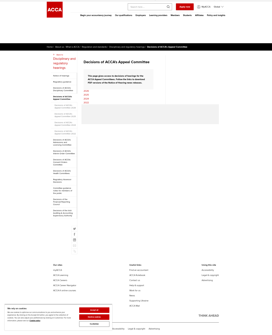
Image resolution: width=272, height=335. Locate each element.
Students (187, 15)
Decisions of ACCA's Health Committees (62, 172)
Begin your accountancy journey (96, 15)
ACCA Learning (60, 275)
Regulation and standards (94, 46)
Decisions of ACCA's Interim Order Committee (64, 152)
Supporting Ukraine (138, 300)
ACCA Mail (134, 305)
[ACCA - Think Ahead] (209, 316)
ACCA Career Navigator (64, 285)
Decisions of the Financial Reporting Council (61, 202)
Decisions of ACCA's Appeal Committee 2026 (65, 106)
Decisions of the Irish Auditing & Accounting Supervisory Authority (63, 213)
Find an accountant (138, 270)
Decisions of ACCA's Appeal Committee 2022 (65, 132)
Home (50, 46)
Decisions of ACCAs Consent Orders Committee (62, 162)
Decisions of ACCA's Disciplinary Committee (63, 89)
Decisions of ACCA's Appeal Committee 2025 (65, 115)
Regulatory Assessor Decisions (62, 180)
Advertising (207, 280)
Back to (64, 62)
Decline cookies (94, 317)
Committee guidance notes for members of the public (62, 190)
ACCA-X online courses (64, 290)
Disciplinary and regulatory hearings (127, 46)
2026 (86, 91)
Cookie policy (34, 321)
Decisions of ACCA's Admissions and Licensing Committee (62, 142)
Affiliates (199, 15)
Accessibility (208, 270)
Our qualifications (123, 15)
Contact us (134, 280)
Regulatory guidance (62, 82)
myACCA (57, 270)
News (132, 295)
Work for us (134, 290)
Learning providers (158, 15)
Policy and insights (216, 15)
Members (175, 15)
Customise (94, 324)
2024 (86, 98)
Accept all (94, 310)
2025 (86, 94)
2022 (86, 102)
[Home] (55, 16)
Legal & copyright (210, 275)
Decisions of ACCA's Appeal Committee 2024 (65, 123)
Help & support (136, 285)
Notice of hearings (61, 76)
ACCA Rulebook (137, 275)
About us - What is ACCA (67, 46)
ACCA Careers (60, 280)
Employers (141, 15)
